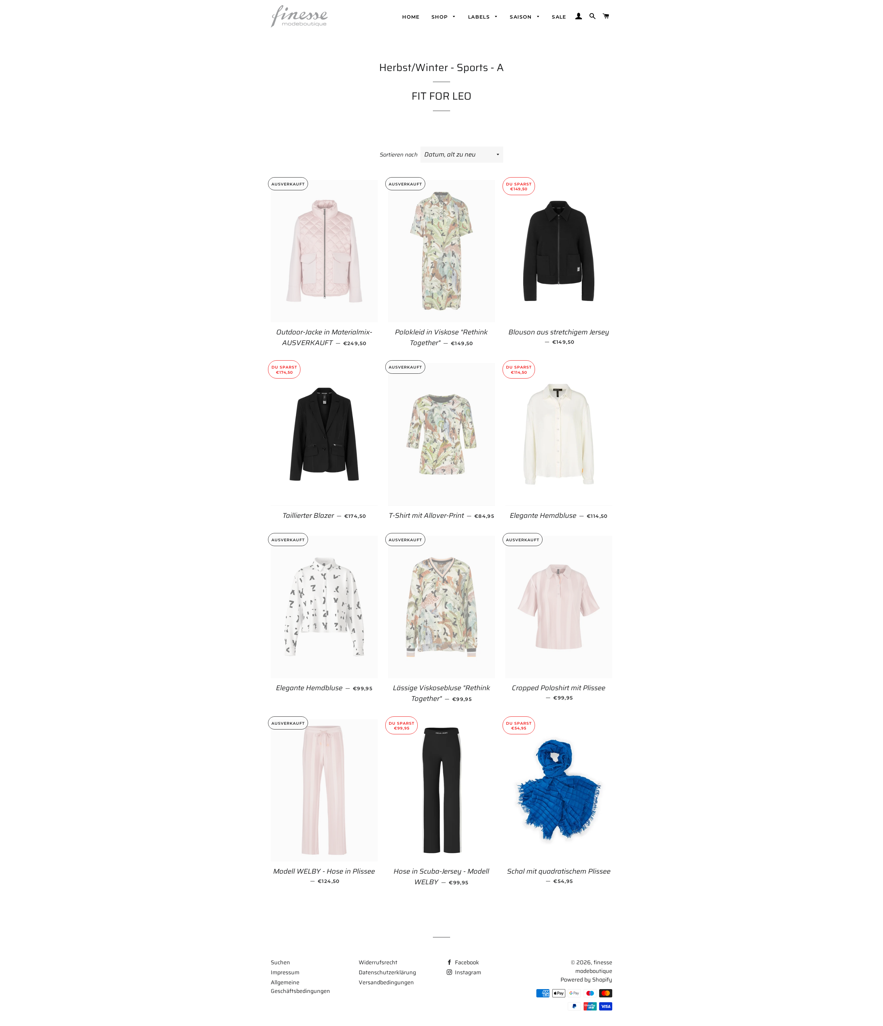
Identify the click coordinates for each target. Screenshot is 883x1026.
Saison (522, 17)
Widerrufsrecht (378, 962)
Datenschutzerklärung (387, 972)
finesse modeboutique (593, 966)
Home (411, 17)
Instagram (467, 972)
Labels (480, 17)
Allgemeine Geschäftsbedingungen (300, 986)
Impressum (285, 972)
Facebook (466, 962)
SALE (559, 17)
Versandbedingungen (386, 982)
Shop (440, 17)
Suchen (280, 962)
